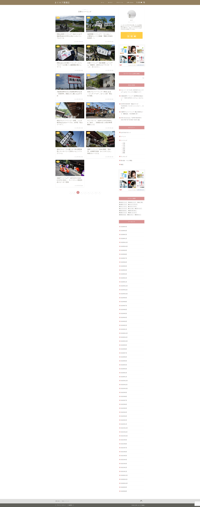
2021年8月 (124, 443)
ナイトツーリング (123, 208)
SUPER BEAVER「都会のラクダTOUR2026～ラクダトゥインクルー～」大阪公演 (132, 105)
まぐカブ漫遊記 (62, 2)
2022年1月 (124, 424)
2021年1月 (124, 471)
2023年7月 (124, 353)
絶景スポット (138, 214)
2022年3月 (124, 416)
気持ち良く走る (123, 214)
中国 (124, 143)
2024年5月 (124, 313)
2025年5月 (124, 266)
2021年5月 (124, 455)
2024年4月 (124, 317)
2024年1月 (124, 329)
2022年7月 (124, 400)
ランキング (124, 156)
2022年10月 (124, 388)
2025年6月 (124, 262)
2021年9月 (124, 440)
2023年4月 (124, 364)
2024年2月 (124, 325)
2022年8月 (124, 396)
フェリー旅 (131, 208)
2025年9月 (124, 250)
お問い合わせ (130, 2)
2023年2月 (124, 372)
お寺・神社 (141, 202)
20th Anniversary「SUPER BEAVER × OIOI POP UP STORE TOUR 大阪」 (131, 118)
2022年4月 (124, 412)
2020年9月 (124, 487)
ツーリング (124, 140)
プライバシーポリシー (61, 505)
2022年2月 (124, 420)
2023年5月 (124, 361)
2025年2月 (124, 278)
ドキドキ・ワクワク (132, 206)
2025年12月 (124, 242)
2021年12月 (124, 428)
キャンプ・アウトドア (133, 204)
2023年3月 (124, 368)
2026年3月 (124, 230)
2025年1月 (124, 282)
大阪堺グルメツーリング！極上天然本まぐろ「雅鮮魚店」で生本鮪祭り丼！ (132, 112)
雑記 (122, 164)
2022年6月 (124, 404)
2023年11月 (124, 337)
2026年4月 (124, 226)
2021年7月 (124, 447)
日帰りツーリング (123, 212)
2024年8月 (124, 301)
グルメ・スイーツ (123, 206)
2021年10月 (124, 436)
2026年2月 (124, 234)
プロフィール (119, 2)
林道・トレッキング (132, 212)
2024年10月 (124, 293)
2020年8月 (124, 491)
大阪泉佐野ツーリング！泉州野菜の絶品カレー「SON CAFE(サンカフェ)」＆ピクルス (132, 98)
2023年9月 (124, 345)
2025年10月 (124, 246)
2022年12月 (124, 380)
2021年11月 (124, 432)
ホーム (102, 2)
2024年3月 (124, 321)
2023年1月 (124, 376)
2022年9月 (124, 392)
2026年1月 (124, 238)
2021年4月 (124, 459)
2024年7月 (124, 305)
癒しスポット (131, 214)
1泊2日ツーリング (123, 202)
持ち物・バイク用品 (126, 160)
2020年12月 (124, 475)
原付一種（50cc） (123, 210)
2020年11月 (124, 479)
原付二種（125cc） (133, 210)
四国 (124, 149)
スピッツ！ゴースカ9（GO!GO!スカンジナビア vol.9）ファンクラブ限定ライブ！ (132, 91)
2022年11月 (124, 384)
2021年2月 (124, 467)
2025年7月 (124, 258)
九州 (124, 147)
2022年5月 (124, 408)
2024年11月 (124, 289)
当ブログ (110, 2)
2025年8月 (124, 254)
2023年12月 (124, 333)
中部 (124, 145)
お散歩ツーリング (123, 204)
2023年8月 (124, 349)
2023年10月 (124, 341)
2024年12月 (124, 286)
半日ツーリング (138, 208)
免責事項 (70, 505)
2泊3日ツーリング (133, 202)
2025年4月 (124, 270)
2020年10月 (124, 483)
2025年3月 (124, 274)
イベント (123, 136)
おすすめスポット (126, 132)
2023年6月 (124, 357)
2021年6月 (124, 451)
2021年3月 (124, 463)
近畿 (124, 150)
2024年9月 (124, 297)
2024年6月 (124, 309)
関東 (124, 152)
